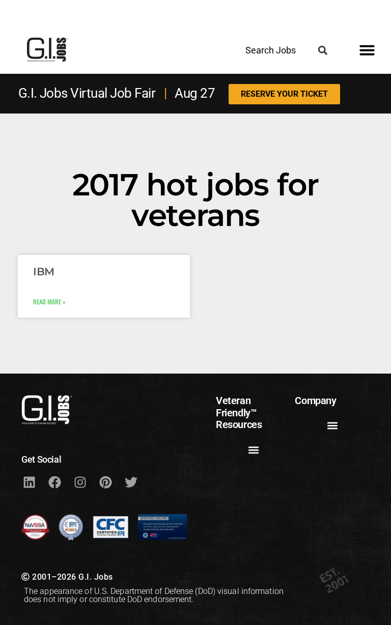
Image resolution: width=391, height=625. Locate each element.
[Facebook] (54, 482)
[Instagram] (80, 482)
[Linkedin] (29, 482)
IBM (43, 271)
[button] (322, 50)
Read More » (49, 301)
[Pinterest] (105, 482)
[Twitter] (131, 482)
